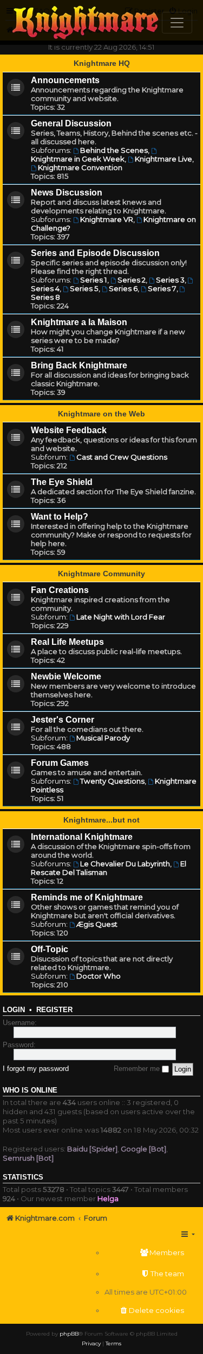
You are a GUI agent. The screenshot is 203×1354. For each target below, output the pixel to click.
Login (14, 1010)
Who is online (30, 1090)
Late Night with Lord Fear (120, 616)
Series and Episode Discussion (95, 253)
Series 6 (123, 288)
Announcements (65, 80)
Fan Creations (60, 590)
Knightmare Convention (80, 167)
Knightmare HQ (102, 63)
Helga (108, 1198)
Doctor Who (98, 976)
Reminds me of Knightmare (87, 897)
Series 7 (162, 288)
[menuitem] (145, 1252)
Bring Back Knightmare (79, 365)
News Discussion (66, 192)
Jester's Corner (62, 719)
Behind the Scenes (114, 150)
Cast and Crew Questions (121, 457)
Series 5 (84, 288)
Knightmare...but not (101, 820)
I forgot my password (36, 1069)
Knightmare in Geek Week (78, 158)
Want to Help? (59, 516)
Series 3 (170, 279)
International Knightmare (82, 836)
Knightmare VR (106, 219)
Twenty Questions (112, 781)
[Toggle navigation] (177, 22)
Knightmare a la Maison (79, 322)
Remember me (138, 1069)
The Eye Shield (62, 482)
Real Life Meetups (67, 641)
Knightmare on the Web (101, 413)
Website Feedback (69, 430)
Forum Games (60, 762)
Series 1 (93, 279)
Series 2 (131, 279)
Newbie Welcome (66, 676)
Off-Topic (49, 949)
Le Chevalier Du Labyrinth (125, 863)
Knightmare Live (163, 158)
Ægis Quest (96, 924)
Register (54, 1010)
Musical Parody (103, 737)
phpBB (69, 1333)
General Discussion (71, 123)
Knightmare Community (101, 573)
